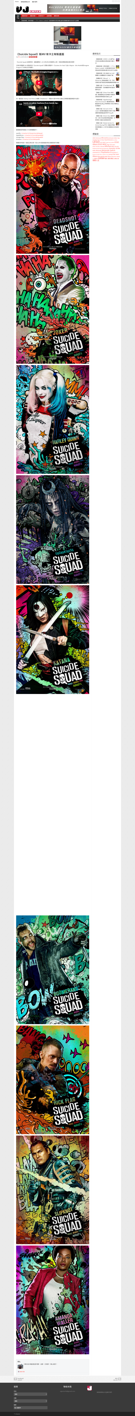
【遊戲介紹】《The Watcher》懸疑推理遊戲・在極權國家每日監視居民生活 (105, 87)
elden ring (116, 138)
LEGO (96, 142)
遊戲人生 (96, 160)
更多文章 (22, 1371)
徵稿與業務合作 (25, 2)
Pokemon (95, 154)
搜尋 (15, 1405)
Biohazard (98, 138)
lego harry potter (110, 142)
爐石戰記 (111, 158)
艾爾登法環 (116, 158)
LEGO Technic (96, 146)
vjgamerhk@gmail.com (67, 1391)
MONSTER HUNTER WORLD (102, 148)
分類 (15, 1398)
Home (17, 1)
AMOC (94, 138)
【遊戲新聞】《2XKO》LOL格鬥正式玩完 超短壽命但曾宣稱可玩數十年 (105, 61)
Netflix (94, 150)
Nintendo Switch (108, 150)
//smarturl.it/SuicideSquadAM (33, 135)
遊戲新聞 (24, 16)
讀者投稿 (56, 16)
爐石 (106, 158)
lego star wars (111, 144)
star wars (116, 154)
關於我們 (34, 2)
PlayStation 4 (106, 152)
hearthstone (109, 140)
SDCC (101, 154)
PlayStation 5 (114, 152)
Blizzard (104, 138)
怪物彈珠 (101, 158)
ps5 (98, 154)
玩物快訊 (40, 16)
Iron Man (115, 140)
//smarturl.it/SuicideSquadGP (34, 137)
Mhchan (108, 146)
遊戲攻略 (32, 16)
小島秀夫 (95, 158)
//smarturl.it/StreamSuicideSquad (31, 133)
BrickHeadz (110, 138)
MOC (113, 146)
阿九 (19, 57)
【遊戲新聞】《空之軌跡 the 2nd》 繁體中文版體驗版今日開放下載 (38, 20)
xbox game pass (102, 156)
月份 (15, 1391)
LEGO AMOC (103, 142)
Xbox (95, 156)
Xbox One (111, 156)
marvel (102, 146)
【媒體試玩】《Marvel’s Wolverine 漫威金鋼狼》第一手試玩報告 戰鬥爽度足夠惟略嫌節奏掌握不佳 (107, 80)
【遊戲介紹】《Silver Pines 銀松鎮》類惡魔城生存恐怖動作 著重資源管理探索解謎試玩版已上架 (105, 94)
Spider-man (105, 154)
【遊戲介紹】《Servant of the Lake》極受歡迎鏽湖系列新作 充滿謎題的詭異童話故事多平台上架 (105, 111)
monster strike (114, 148)
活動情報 (49, 16)
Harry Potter (100, 140)
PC (100, 152)
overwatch (96, 152)
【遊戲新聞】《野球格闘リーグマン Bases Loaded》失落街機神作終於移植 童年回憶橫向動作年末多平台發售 (106, 68)
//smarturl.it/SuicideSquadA (31, 139)
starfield (111, 154)
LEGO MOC (102, 144)
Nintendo (98, 150)
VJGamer (17, 1414)
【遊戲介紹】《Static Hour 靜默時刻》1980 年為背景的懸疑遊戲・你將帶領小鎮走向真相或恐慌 (105, 118)
